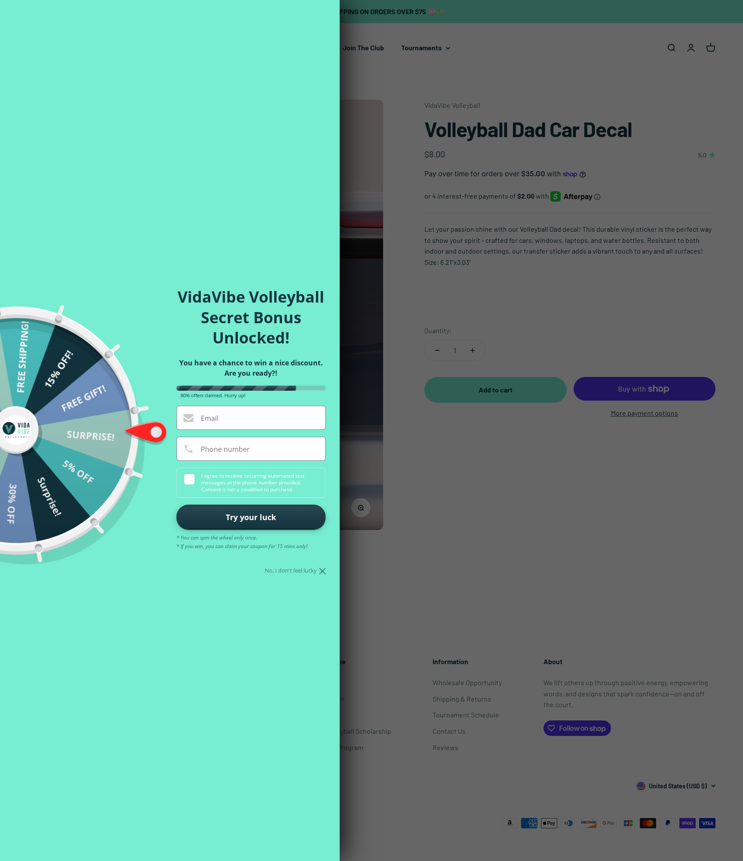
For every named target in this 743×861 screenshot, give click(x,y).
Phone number (225, 449)
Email (209, 418)
